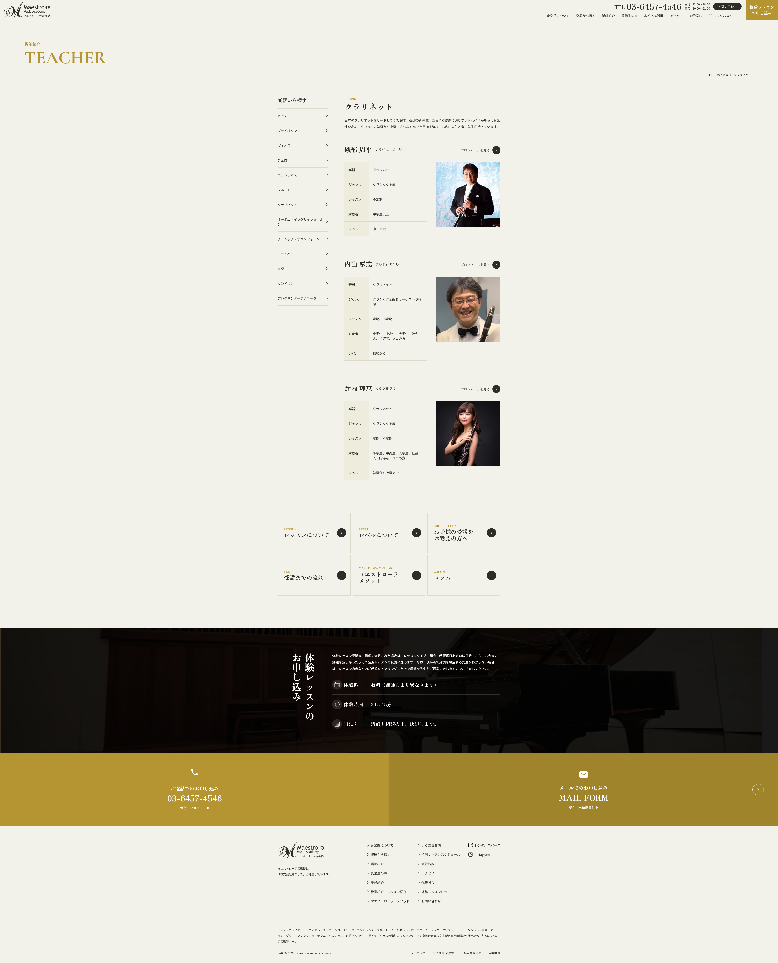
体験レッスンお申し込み (762, 10)
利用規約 (494, 953)
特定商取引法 (472, 953)
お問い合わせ (727, 6)
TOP (709, 75)
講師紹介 (722, 75)
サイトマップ (416, 953)
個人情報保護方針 (444, 953)
